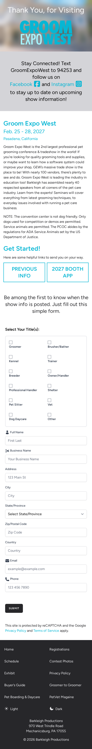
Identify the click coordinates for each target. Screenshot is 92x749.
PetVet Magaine (61, 697)
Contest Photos (61, 661)
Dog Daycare (18, 419)
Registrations (59, 649)
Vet (50, 404)
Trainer (52, 361)
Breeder (14, 375)
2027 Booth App (67, 272)
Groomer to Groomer (65, 685)
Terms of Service (46, 631)
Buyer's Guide (14, 685)
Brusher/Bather (58, 347)
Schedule (11, 661)
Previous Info (24, 272)
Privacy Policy (15, 631)
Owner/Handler (58, 375)
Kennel (13, 361)
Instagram (63, 84)
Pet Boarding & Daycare (22, 697)
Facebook (22, 84)
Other (52, 419)
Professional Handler (23, 390)
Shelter (53, 390)
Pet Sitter (15, 404)
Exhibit (9, 673)
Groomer (15, 347)
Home (9, 649)
